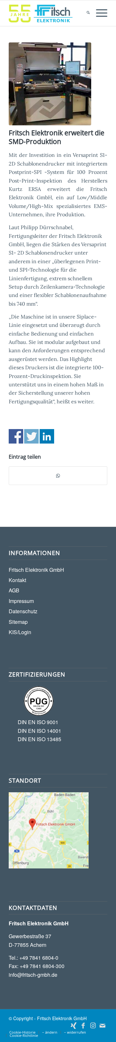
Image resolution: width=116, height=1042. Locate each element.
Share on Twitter (31, 436)
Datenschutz (23, 611)
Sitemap (18, 621)
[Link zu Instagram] (93, 1025)
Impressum (21, 601)
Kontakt (17, 580)
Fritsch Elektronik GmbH (36, 569)
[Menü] (98, 13)
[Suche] (85, 13)
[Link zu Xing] (73, 1025)
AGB (14, 590)
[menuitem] (85, 13)
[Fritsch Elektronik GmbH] (48, 13)
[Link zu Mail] (102, 1025)
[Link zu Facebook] (83, 1025)
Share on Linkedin (47, 436)
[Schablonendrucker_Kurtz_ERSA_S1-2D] (50, 83)
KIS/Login (20, 632)
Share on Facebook (16, 436)
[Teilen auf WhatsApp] (58, 476)
